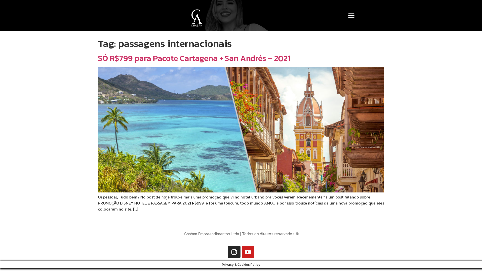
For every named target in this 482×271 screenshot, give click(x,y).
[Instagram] (234, 252)
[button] (351, 15)
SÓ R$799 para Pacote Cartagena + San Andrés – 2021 (194, 58)
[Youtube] (248, 252)
